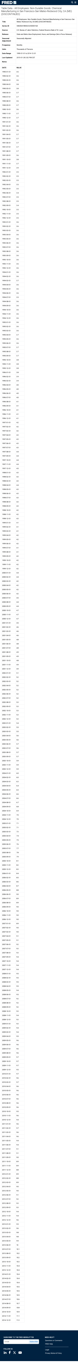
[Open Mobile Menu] (75, 2)
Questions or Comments (53, 1340)
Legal (47, 1350)
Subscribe (34, 1342)
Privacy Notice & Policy (53, 1353)
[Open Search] (72, 2)
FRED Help (49, 1344)
